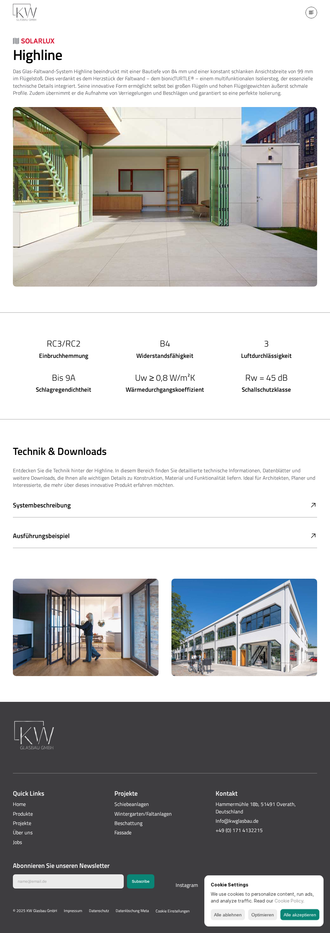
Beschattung (128, 823)
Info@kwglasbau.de (237, 821)
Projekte (22, 823)
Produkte (23, 814)
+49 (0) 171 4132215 (239, 830)
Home (19, 804)
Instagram (187, 885)
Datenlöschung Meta (132, 911)
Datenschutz (99, 911)
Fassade (122, 832)
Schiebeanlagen (131, 804)
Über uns (23, 832)
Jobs (17, 842)
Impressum (73, 911)
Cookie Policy (289, 900)
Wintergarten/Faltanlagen (143, 814)
